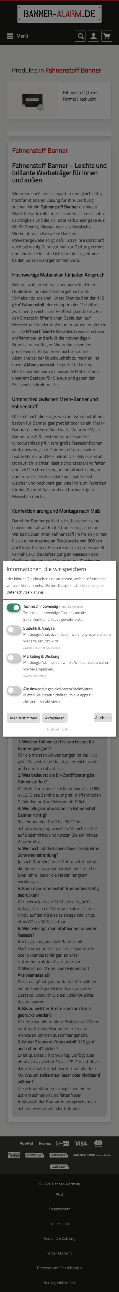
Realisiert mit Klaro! (59, 729)
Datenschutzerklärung (25, 592)
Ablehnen (103, 717)
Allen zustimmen (23, 718)
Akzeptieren (54, 718)
